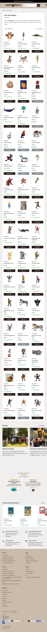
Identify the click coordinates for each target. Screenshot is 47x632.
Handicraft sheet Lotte (36, 67)
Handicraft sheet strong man (9, 286)
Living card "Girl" (24, 520)
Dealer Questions (29, 571)
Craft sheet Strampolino (22, 43)
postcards (4, 598)
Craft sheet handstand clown (9, 335)
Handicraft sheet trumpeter (9, 410)
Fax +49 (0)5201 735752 (7, 562)
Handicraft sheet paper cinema (36, 93)
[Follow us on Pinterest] (8, 617)
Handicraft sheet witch (8, 166)
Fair (26, 575)
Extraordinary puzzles (7, 592)
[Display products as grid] (40, 28)
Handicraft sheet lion (22, 360)
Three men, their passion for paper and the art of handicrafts (11, 578)
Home (3, 10)
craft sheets (5, 594)
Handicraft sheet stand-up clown (9, 386)
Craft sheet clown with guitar (9, 238)
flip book (4, 600)
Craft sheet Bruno (21, 286)
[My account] (42, 5)
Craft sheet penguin (36, 166)
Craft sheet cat (21, 67)
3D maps (4, 596)
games (3, 604)
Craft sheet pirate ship (8, 92)
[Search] (38, 5)
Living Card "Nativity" (8, 520)
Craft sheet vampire (36, 310)
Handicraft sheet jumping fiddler (9, 311)
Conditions (28, 562)
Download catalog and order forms (33, 577)
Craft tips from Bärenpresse (8, 573)
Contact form (5, 554)
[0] (45, 5)
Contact (27, 569)
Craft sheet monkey (36, 117)
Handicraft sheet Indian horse (36, 336)
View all (43, 503)
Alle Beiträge (42, 425)
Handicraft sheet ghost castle (22, 93)
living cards (4, 590)
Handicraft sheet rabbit (8, 263)
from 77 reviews (22, 476)
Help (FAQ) (4, 569)
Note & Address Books (7, 602)
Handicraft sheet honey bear (23, 189)
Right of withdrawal (30, 558)
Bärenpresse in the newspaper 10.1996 (10, 583)
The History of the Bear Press (38, 449)
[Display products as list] (42, 28)
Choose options (9, 173)
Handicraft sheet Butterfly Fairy (23, 118)
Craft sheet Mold (21, 310)
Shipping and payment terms (32, 560)
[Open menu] (3, 5)
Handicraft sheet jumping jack (23, 239)
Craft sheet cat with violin (23, 335)
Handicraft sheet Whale (8, 117)
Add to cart (9, 51)
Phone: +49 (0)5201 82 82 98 (8, 560)
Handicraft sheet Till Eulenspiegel (36, 239)
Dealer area (5, 606)
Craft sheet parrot (21, 142)
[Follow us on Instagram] (5, 617)
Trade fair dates (29, 573)
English (4, 611)
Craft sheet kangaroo (36, 263)
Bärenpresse (6, 42)
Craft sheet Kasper (35, 385)
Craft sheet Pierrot (21, 410)
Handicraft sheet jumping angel (9, 214)
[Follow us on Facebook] (3, 617)
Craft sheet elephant (36, 142)
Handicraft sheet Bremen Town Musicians (9, 68)
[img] (23, 475)
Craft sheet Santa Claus (8, 189)
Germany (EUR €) (13, 611)
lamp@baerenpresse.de (7, 556)
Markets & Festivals (8, 449)
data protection (29, 556)
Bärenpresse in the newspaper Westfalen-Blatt (11, 581)
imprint (27, 554)
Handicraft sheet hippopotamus (35, 361)
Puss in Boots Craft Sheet (37, 410)
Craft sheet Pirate (35, 213)
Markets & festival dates (7, 571)
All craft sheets (9, 10)
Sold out (37, 101)
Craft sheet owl (7, 43)
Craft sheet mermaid (36, 189)
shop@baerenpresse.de (7, 558)
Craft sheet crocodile (36, 43)
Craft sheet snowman (22, 263)
